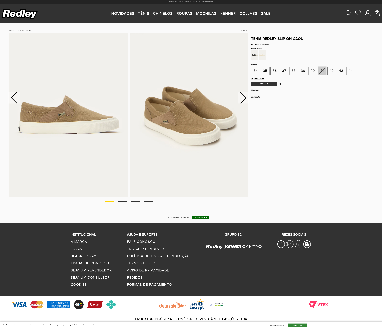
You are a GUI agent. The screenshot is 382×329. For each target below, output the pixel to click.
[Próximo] (228, 2)
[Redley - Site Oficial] (214, 249)
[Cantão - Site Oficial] (251, 250)
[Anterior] (153, 2)
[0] (377, 24)
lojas (76, 249)
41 (322, 71)
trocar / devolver (145, 249)
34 (256, 71)
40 (312, 71)
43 (341, 71)
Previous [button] (14, 98)
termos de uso (142, 263)
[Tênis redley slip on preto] (255, 55)
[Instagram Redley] (290, 247)
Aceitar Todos (298, 325)
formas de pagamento (149, 285)
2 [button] (122, 201)
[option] (68, 115)
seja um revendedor (91, 270)
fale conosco (141, 242)
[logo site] (20, 19)
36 (275, 71)
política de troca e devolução (158, 256)
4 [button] (148, 201)
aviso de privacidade (148, 270)
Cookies (79, 285)
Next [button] (243, 98)
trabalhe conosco (90, 263)
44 (350, 71)
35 (265, 71)
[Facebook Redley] (281, 247)
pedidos (135, 278)
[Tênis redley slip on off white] (262, 55)
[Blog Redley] (307, 247)
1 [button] (109, 201)
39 (303, 71)
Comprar (264, 84)
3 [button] (135, 201)
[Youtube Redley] (298, 247)
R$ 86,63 (268, 44)
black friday (83, 256)
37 (284, 71)
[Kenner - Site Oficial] (232, 247)
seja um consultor (90, 278)
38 (293, 71)
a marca (79, 242)
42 (331, 71)
